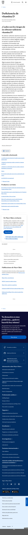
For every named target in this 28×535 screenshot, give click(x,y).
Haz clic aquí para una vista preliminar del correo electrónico (13, 227)
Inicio (4, 7)
